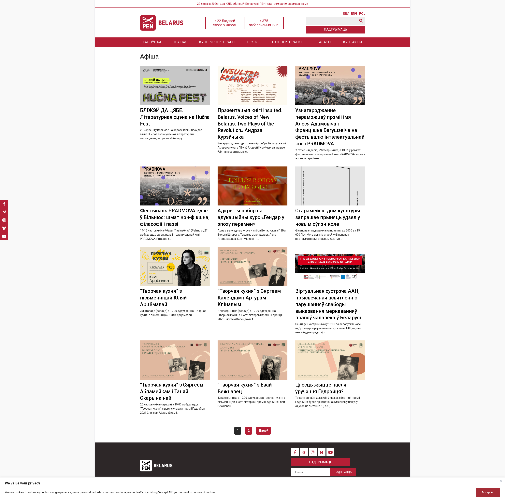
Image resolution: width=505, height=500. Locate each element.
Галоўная (152, 42)
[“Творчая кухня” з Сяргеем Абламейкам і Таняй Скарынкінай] (175, 360)
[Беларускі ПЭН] (161, 23)
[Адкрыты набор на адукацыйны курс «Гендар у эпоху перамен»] (252, 186)
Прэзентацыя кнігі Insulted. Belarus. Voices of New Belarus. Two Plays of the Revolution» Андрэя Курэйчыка (250, 124)
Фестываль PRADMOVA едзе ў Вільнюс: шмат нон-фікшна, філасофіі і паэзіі (174, 217)
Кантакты (352, 42)
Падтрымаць (335, 29)
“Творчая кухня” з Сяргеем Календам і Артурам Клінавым (249, 297)
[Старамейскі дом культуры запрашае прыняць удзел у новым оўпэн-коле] (330, 186)
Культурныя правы (217, 42)
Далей (263, 430)
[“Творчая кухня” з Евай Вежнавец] (252, 360)
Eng (354, 13)
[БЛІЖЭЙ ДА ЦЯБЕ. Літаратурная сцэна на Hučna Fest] (175, 85)
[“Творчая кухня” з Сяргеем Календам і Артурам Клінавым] (252, 266)
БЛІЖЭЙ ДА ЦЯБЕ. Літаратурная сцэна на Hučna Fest (175, 117)
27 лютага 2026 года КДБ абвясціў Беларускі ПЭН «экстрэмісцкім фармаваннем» (252, 4)
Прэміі (253, 42)
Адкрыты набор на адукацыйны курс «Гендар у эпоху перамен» (251, 217)
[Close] (500, 480)
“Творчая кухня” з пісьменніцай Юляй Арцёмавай (163, 297)
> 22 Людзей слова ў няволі (225, 23)
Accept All (488, 492)
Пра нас (180, 42)
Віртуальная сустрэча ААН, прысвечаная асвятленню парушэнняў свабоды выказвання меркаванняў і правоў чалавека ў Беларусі (328, 304)
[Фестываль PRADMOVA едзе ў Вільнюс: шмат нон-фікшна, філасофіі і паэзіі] (175, 186)
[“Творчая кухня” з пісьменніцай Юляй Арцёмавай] (175, 266)
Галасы (324, 42)
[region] (252, 488)
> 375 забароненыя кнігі (264, 23)
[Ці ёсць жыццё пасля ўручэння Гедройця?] (330, 360)
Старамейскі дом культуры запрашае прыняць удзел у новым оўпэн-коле (327, 217)
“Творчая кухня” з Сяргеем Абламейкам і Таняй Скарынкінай (171, 391)
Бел (346, 13)
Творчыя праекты (288, 42)
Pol (362, 13)
